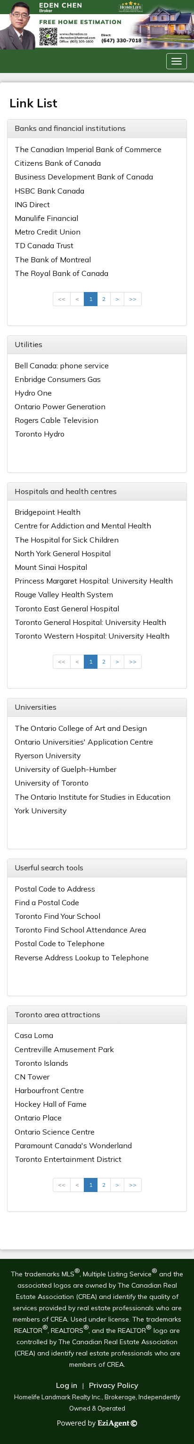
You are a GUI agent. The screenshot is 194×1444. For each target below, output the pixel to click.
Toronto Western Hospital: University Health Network (92, 640)
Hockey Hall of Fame (51, 1104)
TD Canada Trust (44, 245)
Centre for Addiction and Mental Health (83, 525)
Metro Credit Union (48, 231)
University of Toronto (52, 782)
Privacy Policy (113, 1385)
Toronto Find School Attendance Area (80, 929)
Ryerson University (48, 755)
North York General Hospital (63, 553)
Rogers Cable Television (56, 420)
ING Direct (32, 204)
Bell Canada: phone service (62, 365)
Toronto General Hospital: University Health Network (90, 626)
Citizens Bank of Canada (58, 163)
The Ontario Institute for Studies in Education (92, 797)
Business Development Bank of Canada (84, 176)
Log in (66, 1385)
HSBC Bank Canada (49, 190)
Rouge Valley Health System (64, 594)
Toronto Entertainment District (68, 1159)
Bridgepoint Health (48, 512)
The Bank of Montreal (53, 259)
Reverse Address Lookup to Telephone (82, 957)
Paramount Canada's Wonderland (73, 1145)
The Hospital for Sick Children (67, 539)
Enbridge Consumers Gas (58, 379)
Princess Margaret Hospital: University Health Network (94, 585)
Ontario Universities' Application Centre (84, 741)
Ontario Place (38, 1117)
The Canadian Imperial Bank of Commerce (88, 149)
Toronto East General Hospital (67, 608)
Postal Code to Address (55, 888)
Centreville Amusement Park (64, 1049)
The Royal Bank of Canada (61, 273)
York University (41, 810)
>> (133, 298)
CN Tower (32, 1076)
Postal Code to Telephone (60, 943)
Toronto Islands (41, 1063)
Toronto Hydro (40, 433)
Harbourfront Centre (49, 1090)
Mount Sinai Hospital (51, 567)
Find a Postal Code (47, 902)
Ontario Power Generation (60, 406)
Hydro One (33, 393)
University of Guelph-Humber (65, 769)
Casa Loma (34, 1035)
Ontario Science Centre (55, 1131)
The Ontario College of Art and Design (81, 728)
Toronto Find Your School (57, 916)
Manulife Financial (46, 218)
